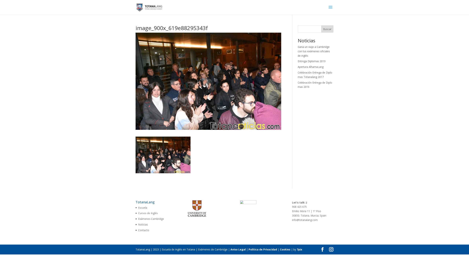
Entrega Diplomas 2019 (312, 61)
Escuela (142, 207)
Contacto (143, 230)
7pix (299, 249)
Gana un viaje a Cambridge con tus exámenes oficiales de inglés (314, 51)
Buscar (327, 29)
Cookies (285, 249)
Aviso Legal (238, 249)
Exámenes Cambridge (151, 219)
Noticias (143, 224)
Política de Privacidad (263, 249)
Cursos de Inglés (148, 213)
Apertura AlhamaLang (311, 67)
